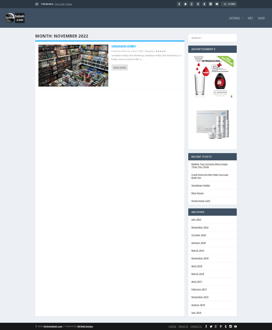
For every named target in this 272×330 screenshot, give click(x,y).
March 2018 (197, 273)
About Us (183, 326)
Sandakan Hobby (123, 46)
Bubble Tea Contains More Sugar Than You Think (209, 165)
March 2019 (197, 250)
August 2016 (198, 304)
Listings (234, 18)
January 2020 (198, 242)
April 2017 (196, 281)
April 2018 (196, 266)
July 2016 (196, 312)
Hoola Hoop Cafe (200, 200)
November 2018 (199, 258)
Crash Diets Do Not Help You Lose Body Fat (209, 176)
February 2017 (199, 289)
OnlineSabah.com (52, 326)
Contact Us (196, 326)
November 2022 (199, 227)
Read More (119, 67)
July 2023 (196, 219)
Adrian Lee (125, 51)
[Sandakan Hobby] (73, 66)
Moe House (197, 193)
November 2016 (199, 296)
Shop (261, 18)
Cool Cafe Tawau (63, 4)
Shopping (149, 51)
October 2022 (198, 235)
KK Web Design (85, 326)
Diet (250, 18)
